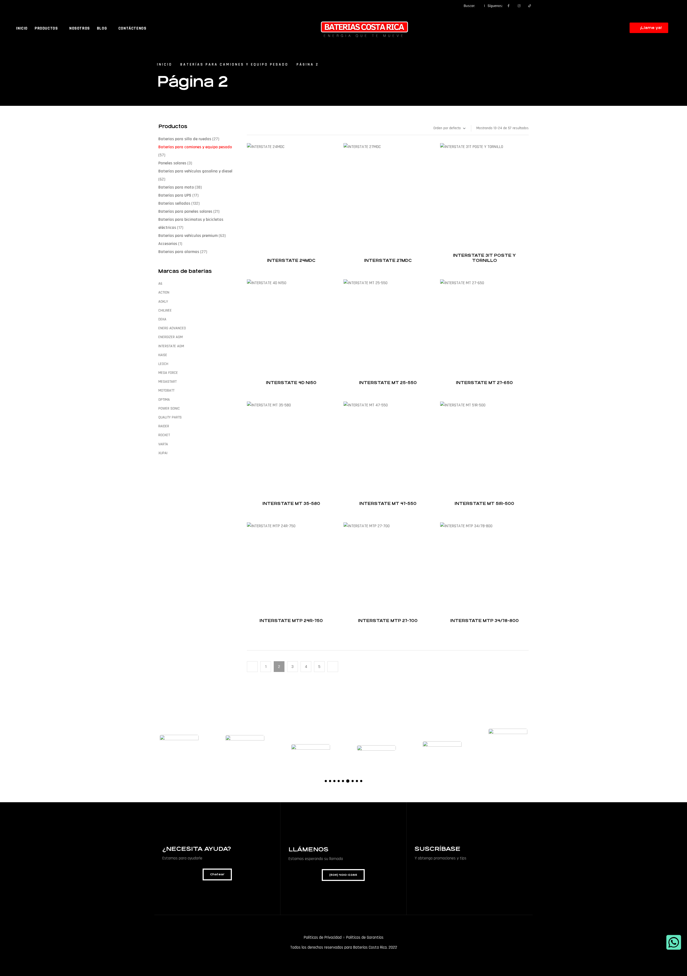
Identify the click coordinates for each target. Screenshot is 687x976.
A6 (160, 283)
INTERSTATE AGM (171, 346)
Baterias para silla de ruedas (184, 139)
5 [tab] (343, 781)
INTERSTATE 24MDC (291, 260)
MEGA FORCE (168, 372)
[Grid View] (253, 128)
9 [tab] (361, 781)
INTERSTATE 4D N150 (291, 382)
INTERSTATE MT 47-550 (387, 503)
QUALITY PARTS (170, 417)
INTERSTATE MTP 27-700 (388, 620)
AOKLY (163, 301)
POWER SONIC (169, 408)
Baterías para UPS (174, 195)
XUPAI (162, 453)
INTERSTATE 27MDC (388, 260)
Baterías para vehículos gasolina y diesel (195, 171)
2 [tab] (330, 781)
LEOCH (163, 364)
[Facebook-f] (508, 6)
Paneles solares (172, 163)
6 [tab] (347, 781)
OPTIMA (164, 399)
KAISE (162, 355)
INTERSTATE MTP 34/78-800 (484, 620)
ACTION (163, 292)
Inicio (164, 64)
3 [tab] (334, 781)
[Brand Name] (179, 748)
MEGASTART (167, 381)
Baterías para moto (176, 187)
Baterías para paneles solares (185, 211)
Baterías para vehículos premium (188, 235)
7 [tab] (352, 781)
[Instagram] (519, 6)
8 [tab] (357, 781)
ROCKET (164, 435)
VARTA (163, 444)
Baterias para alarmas (178, 252)
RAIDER (163, 426)
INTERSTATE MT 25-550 (388, 382)
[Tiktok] (529, 6)
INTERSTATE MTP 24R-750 (291, 620)
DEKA (162, 319)
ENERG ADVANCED (172, 328)
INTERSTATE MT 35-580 (291, 503)
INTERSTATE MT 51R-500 (484, 503)
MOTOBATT (166, 390)
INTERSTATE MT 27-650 (484, 382)
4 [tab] (339, 781)
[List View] (248, 128)
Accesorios (167, 244)
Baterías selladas (174, 203)
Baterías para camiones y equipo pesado (234, 64)
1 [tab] (326, 781)
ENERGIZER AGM (170, 337)
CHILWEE (165, 310)
